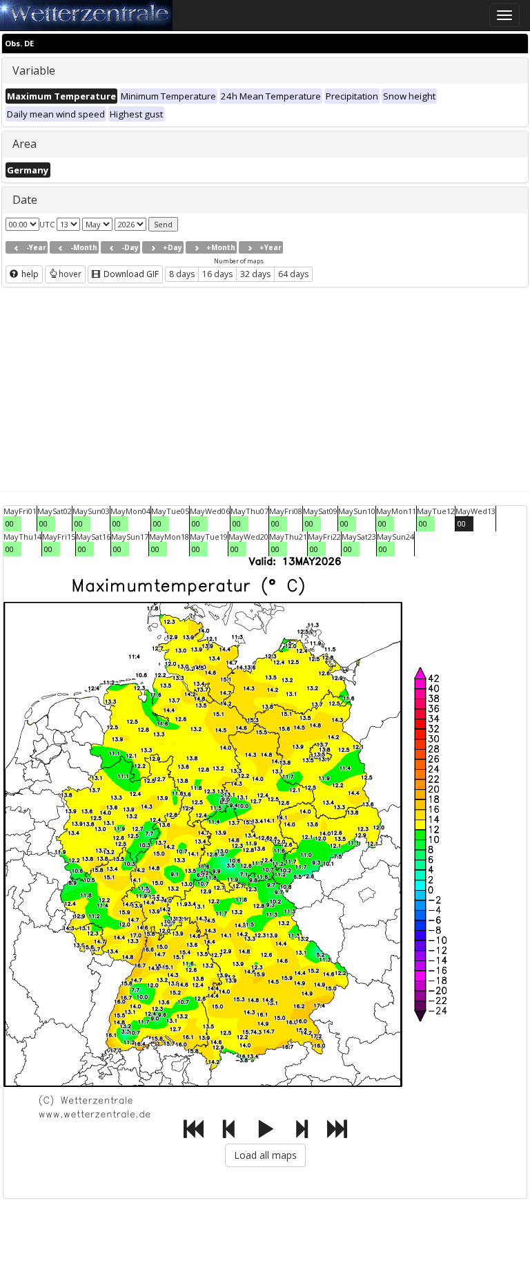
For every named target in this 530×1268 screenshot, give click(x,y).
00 (10, 523)
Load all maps (265, 1155)
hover (70, 274)
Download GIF (130, 274)
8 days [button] (182, 274)
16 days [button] (217, 274)
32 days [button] (255, 274)
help (29, 274)
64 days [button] (293, 274)
